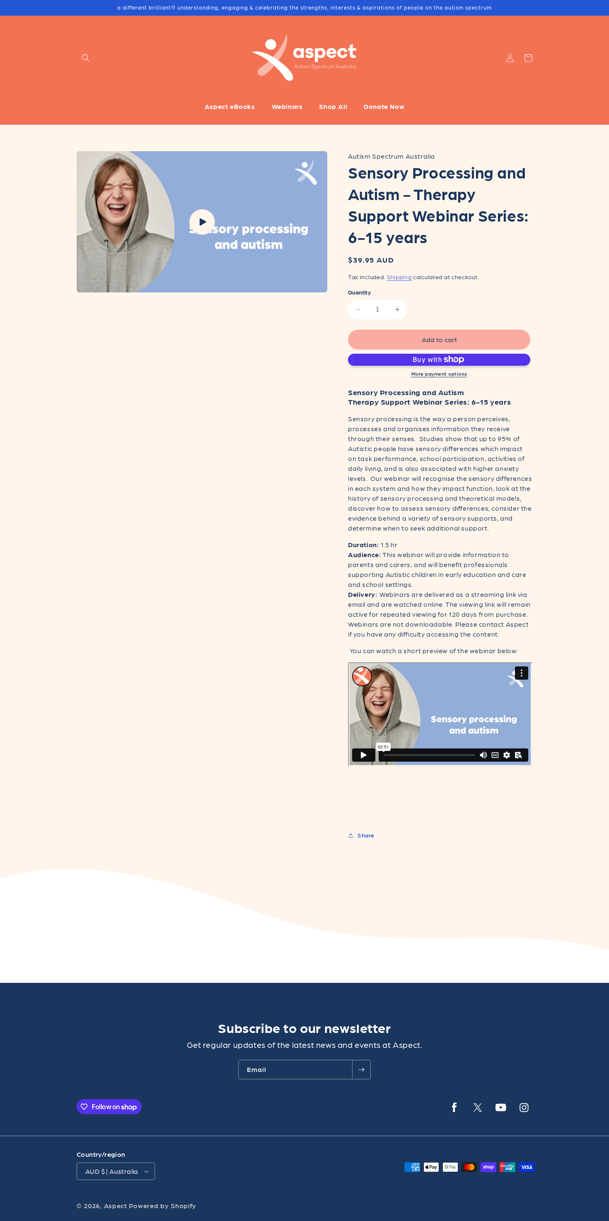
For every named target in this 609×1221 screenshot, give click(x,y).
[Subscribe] (361, 1069)
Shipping (399, 276)
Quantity (359, 292)
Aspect (115, 1205)
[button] (86, 58)
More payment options (439, 373)
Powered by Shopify (163, 1205)
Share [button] (366, 835)
